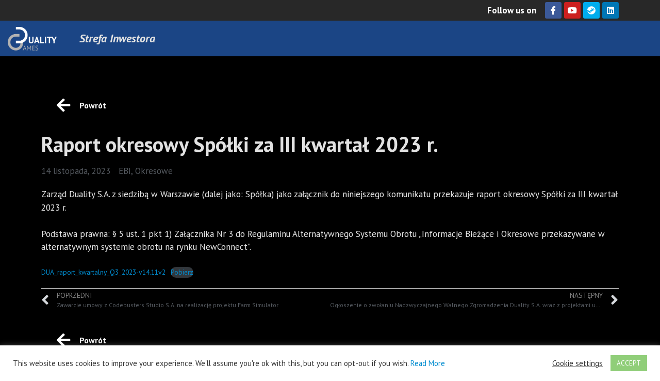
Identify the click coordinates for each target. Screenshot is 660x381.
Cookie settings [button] (577, 363)
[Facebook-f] (553, 10)
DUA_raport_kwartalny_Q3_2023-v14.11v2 (103, 272)
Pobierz (182, 272)
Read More (427, 363)
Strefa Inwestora (117, 38)
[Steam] (591, 10)
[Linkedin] (610, 10)
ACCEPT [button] (629, 363)
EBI (125, 171)
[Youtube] (572, 10)
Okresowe (154, 171)
